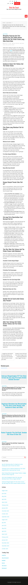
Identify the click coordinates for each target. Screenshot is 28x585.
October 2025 (5, 513)
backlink (3, 560)
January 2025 (5, 540)
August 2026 (4, 490)
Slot (11, 50)
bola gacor (4, 568)
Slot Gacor (4, 565)
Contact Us (17, 3)
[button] (26, 16)
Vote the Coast (14, 7)
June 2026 (4, 493)
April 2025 (4, 531)
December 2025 (5, 511)
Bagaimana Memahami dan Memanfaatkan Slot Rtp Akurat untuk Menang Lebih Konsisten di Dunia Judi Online (7, 356)
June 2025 (4, 525)
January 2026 (5, 508)
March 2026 (4, 502)
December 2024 (5, 543)
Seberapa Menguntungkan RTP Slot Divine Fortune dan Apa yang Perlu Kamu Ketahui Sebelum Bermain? (13, 378)
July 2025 (4, 522)
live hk (3, 563)
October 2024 (5, 548)
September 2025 (5, 516)
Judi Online (5, 34)
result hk (4, 555)
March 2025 (4, 534)
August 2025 (4, 519)
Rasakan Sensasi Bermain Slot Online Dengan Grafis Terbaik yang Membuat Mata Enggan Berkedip (21, 356)
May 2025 (4, 528)
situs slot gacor (5, 557)
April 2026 (4, 499)
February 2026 (5, 505)
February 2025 (5, 537)
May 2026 (4, 496)
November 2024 (5, 545)
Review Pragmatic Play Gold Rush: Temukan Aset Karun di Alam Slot (14, 433)
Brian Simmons (16, 43)
